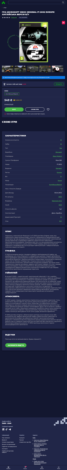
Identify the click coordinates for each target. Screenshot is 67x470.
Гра (61, 148)
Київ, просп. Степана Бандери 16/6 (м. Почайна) (40, 445)
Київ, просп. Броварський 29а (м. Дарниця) (40, 455)
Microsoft (59, 152)
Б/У (60, 221)
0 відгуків (14, 17)
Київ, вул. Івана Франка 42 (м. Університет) (41, 440)
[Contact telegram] (10, 429)
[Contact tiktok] (6, 429)
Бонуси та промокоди (8, 444)
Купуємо (22, 438)
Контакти (5, 448)
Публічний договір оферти (8, 451)
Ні (61, 140)
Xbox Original (57, 156)
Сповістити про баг (25, 442)
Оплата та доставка (8, 442)
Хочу (14, 109)
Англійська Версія (55, 184)
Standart (59, 168)
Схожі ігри (35, 109)
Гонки (60, 180)
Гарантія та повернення (9, 446)
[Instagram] (3, 429)
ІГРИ (5, 8)
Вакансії (4, 440)
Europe (59, 172)
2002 (60, 197)
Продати (59, 84)
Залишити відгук (16, 345)
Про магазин (6, 438)
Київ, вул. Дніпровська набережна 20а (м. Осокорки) (41, 450)
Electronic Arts (57, 201)
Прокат (21, 440)
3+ (61, 176)
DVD (60, 205)
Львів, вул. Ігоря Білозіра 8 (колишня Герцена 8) (40, 463)
